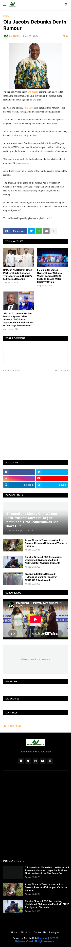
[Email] (46, 231)
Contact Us (40, 932)
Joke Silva (29, 107)
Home (6, 16)
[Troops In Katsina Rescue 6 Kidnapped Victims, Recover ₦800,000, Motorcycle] (13, 579)
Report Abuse (14, 725)
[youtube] (52, 478)
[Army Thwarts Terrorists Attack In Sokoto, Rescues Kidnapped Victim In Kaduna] (13, 545)
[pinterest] (50, 761)
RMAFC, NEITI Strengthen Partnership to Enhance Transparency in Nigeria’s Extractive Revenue (17, 274)
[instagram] (19, 478)
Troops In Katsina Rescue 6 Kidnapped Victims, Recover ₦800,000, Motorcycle (41, 577)
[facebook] (19, 472)
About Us (26, 932)
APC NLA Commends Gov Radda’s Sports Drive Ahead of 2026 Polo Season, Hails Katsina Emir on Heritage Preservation (18, 319)
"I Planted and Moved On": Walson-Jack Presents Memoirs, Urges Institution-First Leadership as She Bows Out (47, 870)
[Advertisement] (35, 413)
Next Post (60, 370)
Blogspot (42, 938)
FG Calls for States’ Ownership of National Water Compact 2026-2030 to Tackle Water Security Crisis (50, 275)
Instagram (54, 932)
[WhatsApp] (39, 231)
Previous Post (12, 370)
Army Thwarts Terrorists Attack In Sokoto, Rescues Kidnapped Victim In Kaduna (46, 543)
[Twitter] (31, 231)
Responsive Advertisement (35, 659)
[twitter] (52, 472)
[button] (4, 5)
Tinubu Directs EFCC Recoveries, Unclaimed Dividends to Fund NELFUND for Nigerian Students (43, 560)
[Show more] (53, 231)
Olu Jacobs (33, 91)
